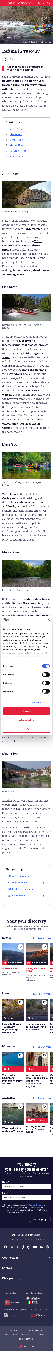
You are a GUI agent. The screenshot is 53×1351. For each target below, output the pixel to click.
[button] (26, 1258)
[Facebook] (5, 1247)
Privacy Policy (35, 1205)
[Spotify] (47, 1247)
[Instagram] (17, 1247)
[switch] (46, 674)
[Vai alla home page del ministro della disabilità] (36, 1298)
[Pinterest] (28, 1247)
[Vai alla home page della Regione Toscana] (12, 1302)
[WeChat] (41, 1247)
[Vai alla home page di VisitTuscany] (20, 3)
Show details (38, 702)
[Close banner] (49, 620)
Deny (26, 729)
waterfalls (15, 373)
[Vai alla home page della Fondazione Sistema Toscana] (15, 1315)
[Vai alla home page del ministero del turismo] (36, 1302)
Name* (5, 1182)
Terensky (29, 590)
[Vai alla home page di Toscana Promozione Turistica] (39, 1315)
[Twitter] (11, 1247)
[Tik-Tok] (23, 1247)
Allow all (26, 711)
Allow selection (26, 720)
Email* (5, 1193)
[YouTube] (35, 1247)
